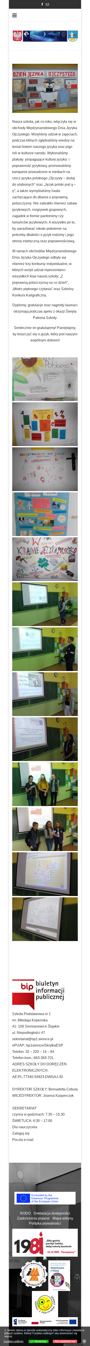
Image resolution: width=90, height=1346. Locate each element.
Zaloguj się (20, 1133)
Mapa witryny (63, 1218)
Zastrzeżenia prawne (33, 1218)
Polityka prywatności (45, 1223)
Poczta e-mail (22, 1140)
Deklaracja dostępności (52, 1213)
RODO (25, 1213)
